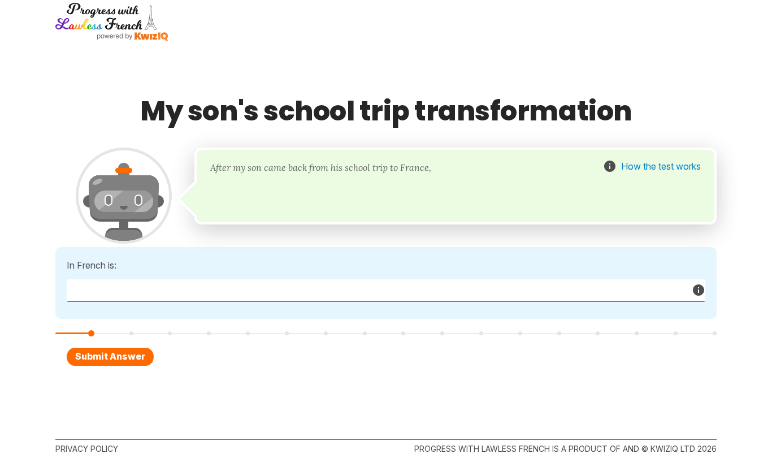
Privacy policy (86, 448)
